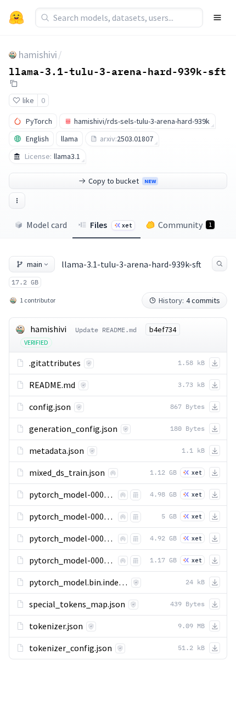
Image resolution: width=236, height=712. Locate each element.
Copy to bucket (122, 181)
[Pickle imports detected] (135, 494)
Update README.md (106, 330)
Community (185, 224)
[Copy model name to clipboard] (14, 83)
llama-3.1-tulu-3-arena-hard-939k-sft (117, 70)
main (34, 264)
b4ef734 (162, 329)
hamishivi (38, 54)
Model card (46, 224)
